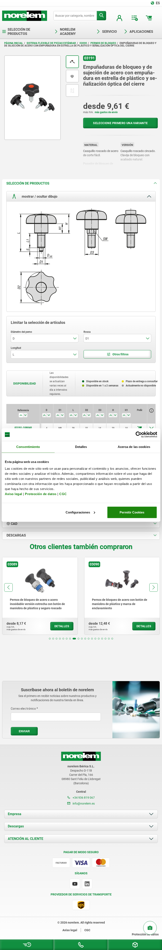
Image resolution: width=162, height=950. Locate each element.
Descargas (16, 826)
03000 (83, 43)
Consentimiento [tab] (28, 447)
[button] (50, 638)
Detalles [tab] (81, 447)
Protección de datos (41, 494)
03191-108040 (23, 427)
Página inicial (13, 43)
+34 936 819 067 (83, 797)
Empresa (14, 814)
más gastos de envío (106, 112)
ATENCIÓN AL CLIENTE (25, 839)
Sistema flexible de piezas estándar (51, 43)
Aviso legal (13, 494)
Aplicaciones (141, 32)
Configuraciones (78, 512)
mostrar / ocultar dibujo (39, 196)
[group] (56, 596)
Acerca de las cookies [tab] (134, 447)
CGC (63, 494)
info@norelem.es (83, 803)
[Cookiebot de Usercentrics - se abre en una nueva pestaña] (138, 434)
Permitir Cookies (132, 512)
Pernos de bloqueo (103, 43)
